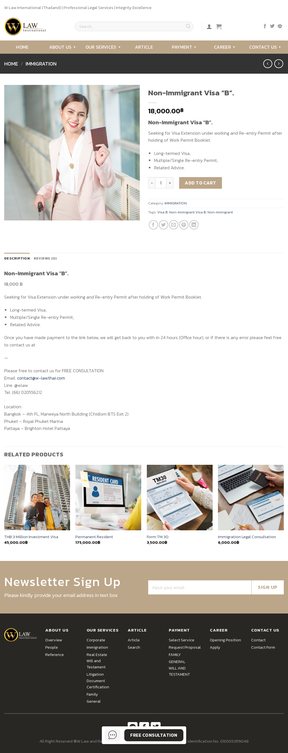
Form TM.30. (158, 537)
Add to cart (200, 182)
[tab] (17, 258)
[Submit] (188, 26)
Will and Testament (96, 664)
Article (144, 47)
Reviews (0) (45, 258)
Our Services (101, 47)
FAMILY (175, 655)
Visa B (162, 212)
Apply (215, 647)
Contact (258, 640)
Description (17, 258)
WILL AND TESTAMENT (179, 671)
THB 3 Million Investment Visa (31, 537)
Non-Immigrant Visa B (187, 212)
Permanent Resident (94, 537)
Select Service (181, 640)
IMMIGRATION (41, 63)
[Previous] (4, 512)
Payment (182, 47)
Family (92, 694)
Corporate (96, 640)
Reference (54, 655)
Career (222, 47)
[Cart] (219, 26)
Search (134, 647)
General (94, 701)
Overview (53, 640)
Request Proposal (185, 647)
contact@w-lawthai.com (41, 378)
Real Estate (97, 655)
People (51, 647)
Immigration (97, 647)
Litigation (95, 674)
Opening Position (225, 640)
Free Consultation (153, 735)
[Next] (283, 512)
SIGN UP (268, 587)
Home (22, 47)
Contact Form (263, 647)
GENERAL (177, 662)
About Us (60, 47)
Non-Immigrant (220, 212)
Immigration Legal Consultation (247, 537)
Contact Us (263, 47)
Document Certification (98, 684)
